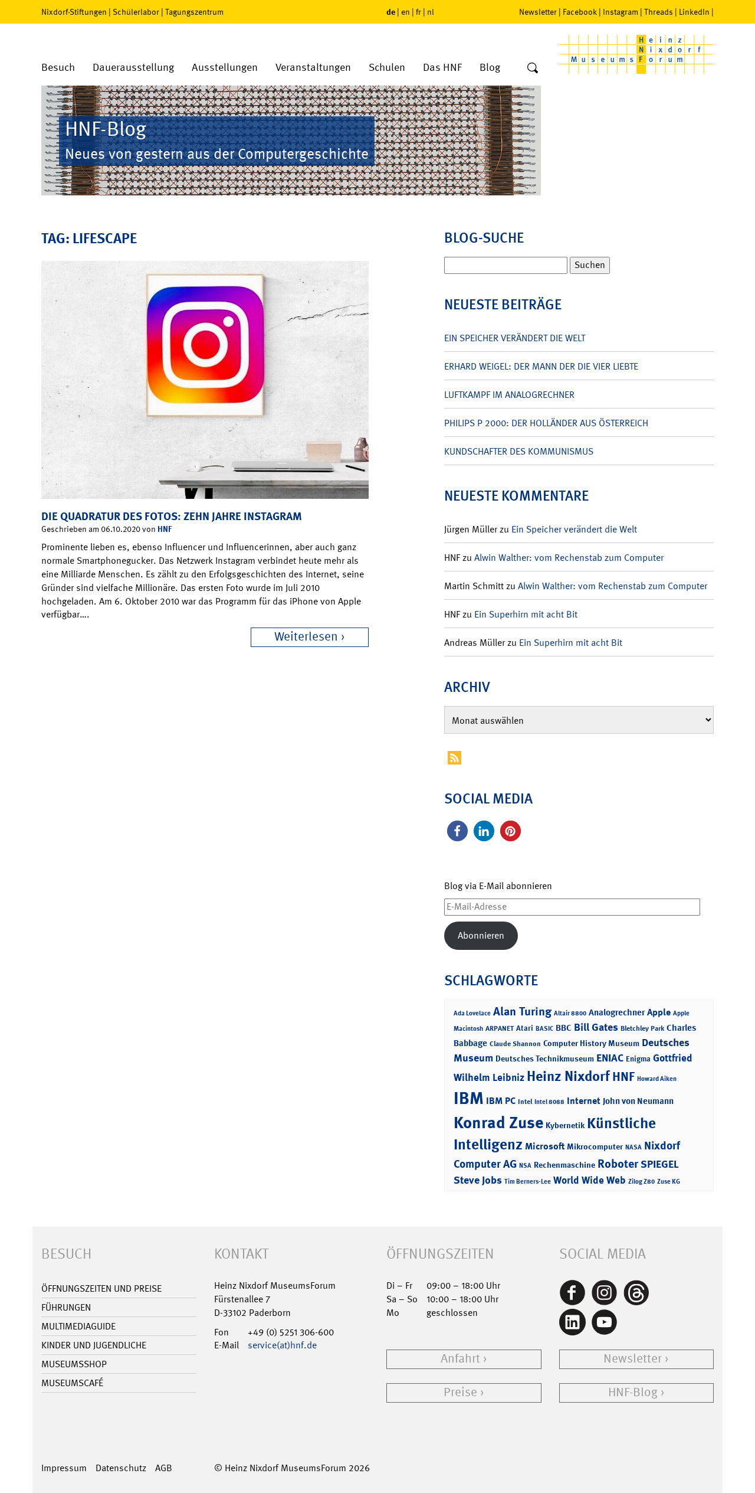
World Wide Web (589, 1180)
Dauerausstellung (133, 67)
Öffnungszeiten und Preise (101, 1288)
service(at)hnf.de (282, 1345)
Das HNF (442, 67)
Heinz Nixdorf (568, 1076)
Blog (490, 67)
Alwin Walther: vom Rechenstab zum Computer (569, 557)
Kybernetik (565, 1125)
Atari (524, 1028)
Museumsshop (74, 1364)
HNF (164, 528)
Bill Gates (596, 1027)
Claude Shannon (515, 1043)
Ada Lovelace (472, 1013)
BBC (564, 1028)
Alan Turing (522, 1011)
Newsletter (538, 11)
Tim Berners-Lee (527, 1181)
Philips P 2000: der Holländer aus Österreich (546, 423)
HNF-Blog (633, 1392)
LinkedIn (694, 11)
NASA (633, 1147)
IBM (469, 1098)
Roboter (618, 1163)
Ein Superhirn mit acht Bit (525, 614)
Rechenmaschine (564, 1164)
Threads (658, 11)
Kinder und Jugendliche (93, 1345)
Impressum (64, 1468)
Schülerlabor (136, 11)
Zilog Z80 (641, 1181)
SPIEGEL (660, 1164)
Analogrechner (617, 1012)
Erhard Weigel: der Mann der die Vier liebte (541, 366)
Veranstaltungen (313, 67)
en (405, 11)
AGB (163, 1468)
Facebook (580, 11)
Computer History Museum (591, 1042)
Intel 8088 (549, 1101)
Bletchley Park (642, 1028)
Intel (525, 1101)
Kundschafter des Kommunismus (518, 451)
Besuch (58, 67)
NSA (525, 1165)
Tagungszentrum (194, 11)
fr (418, 11)
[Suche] (532, 68)
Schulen (387, 67)
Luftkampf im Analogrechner (509, 394)
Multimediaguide (78, 1326)
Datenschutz (121, 1468)
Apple (659, 1012)
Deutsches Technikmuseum (544, 1058)
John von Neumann (638, 1101)
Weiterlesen (306, 637)
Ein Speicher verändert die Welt (514, 338)
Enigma (638, 1059)
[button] (457, 831)
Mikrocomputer (595, 1146)
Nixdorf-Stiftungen (74, 11)
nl (430, 11)
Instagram (620, 11)
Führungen (66, 1307)
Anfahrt (460, 1359)
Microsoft (544, 1146)
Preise (460, 1392)
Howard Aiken (657, 1078)
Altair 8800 (570, 1013)
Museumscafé (72, 1383)
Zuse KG (668, 1181)
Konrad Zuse (498, 1122)
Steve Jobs (478, 1180)
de (390, 11)
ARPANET (499, 1028)
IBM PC (501, 1101)
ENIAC (609, 1058)
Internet (583, 1101)
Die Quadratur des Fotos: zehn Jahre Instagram (171, 516)
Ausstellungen (225, 67)
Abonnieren (481, 935)
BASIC (544, 1028)
